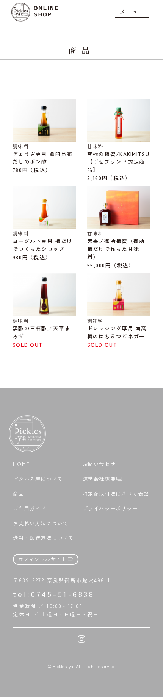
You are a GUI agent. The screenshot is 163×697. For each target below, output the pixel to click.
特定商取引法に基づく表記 (116, 493)
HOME (21, 464)
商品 (18, 493)
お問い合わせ (99, 464)
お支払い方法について (40, 523)
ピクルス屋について (38, 479)
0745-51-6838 (63, 593)
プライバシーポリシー (110, 508)
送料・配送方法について (43, 537)
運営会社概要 (99, 479)
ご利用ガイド (29, 508)
